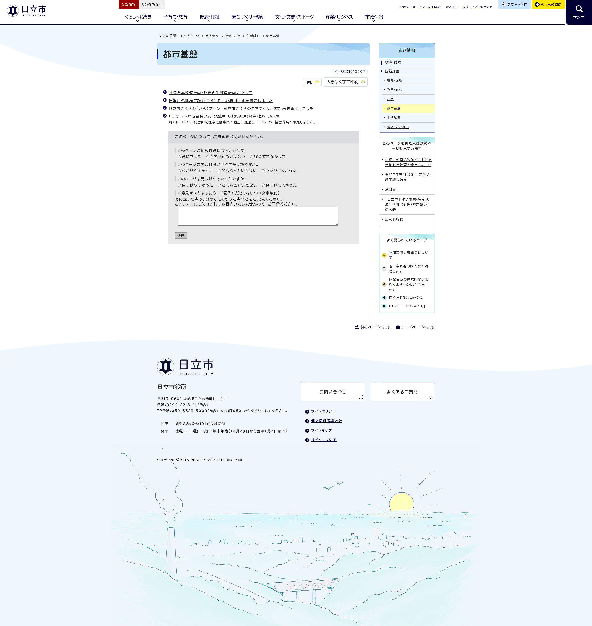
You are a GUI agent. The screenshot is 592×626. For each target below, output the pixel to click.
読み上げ (452, 6)
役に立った (192, 156)
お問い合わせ (333, 392)
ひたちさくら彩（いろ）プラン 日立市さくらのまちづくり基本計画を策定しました (241, 108)
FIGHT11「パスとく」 (407, 306)
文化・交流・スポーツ (294, 17)
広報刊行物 (394, 219)
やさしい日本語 (430, 6)
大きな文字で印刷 (342, 82)
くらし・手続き (138, 17)
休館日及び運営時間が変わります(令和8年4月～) (409, 284)
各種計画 (253, 35)
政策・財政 (232, 35)
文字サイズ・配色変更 (478, 6)
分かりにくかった (281, 171)
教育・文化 (394, 89)
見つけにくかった (281, 185)
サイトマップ (321, 430)
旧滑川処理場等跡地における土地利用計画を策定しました (221, 101)
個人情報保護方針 (326, 421)
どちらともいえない (228, 156)
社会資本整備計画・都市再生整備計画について (211, 93)
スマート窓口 (518, 4)
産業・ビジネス (339, 17)
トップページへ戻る (418, 327)
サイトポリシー (323, 411)
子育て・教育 (175, 17)
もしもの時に (551, 4)
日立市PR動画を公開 (406, 297)
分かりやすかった (197, 171)
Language (406, 6)
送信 (181, 235)
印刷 (309, 82)
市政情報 (374, 17)
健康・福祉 (209, 17)
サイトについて (324, 440)
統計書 (390, 189)
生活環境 (394, 117)
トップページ (190, 35)
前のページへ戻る (375, 327)
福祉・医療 (394, 80)
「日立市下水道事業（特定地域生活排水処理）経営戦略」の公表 (224, 116)
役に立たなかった (270, 156)
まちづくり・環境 (247, 17)
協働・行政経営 (398, 127)
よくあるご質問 (402, 392)
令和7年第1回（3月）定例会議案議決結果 (407, 177)
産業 (390, 99)
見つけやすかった (197, 185)
